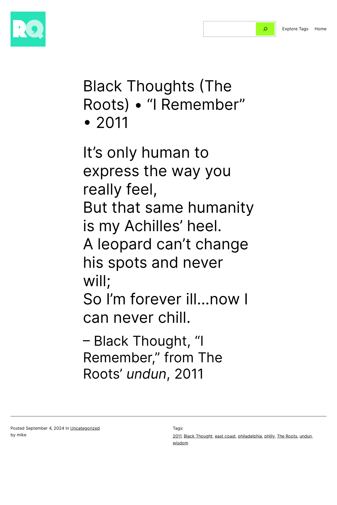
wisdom (180, 442)
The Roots (287, 436)
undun (306, 436)
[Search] (265, 28)
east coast (225, 436)
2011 (177, 436)
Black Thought (198, 436)
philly (269, 436)
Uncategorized (85, 428)
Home (320, 28)
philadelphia (250, 436)
